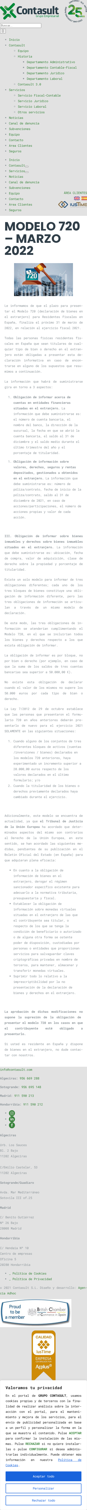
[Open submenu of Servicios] (27, 172)
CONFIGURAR (38, 1449)
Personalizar (43, 1488)
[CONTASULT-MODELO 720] (43, 279)
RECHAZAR (32, 1444)
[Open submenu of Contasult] (27, 166)
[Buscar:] (20, 25)
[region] (43, 1445)
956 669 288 (29, 1078)
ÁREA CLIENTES (75, 193)
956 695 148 (31, 1087)
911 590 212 (33, 1104)
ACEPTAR (75, 1433)
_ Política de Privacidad (30, 1279)
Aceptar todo (43, 1476)
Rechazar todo (43, 1500)
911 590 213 (24, 1095)
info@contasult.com (16, 1069)
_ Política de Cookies (27, 1273)
